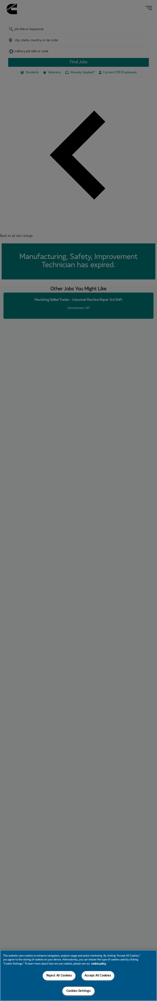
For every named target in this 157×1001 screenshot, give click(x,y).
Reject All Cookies (59, 975)
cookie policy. (99, 963)
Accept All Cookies (98, 975)
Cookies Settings (78, 991)
